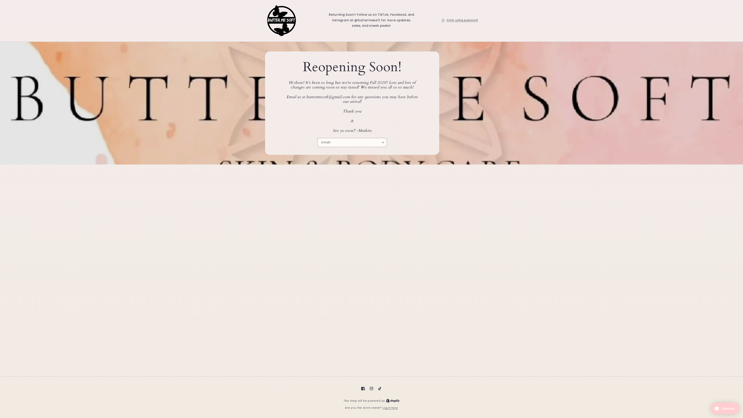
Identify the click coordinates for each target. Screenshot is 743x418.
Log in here (390, 408)
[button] (459, 20)
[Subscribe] (382, 142)
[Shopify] (393, 401)
